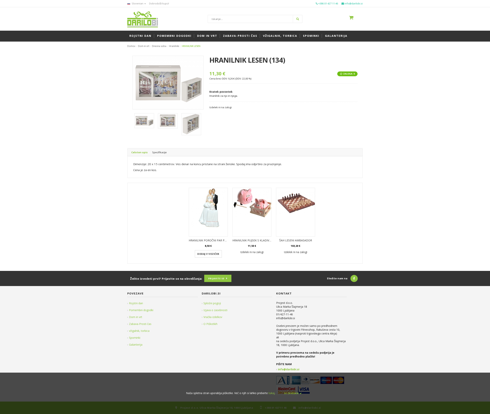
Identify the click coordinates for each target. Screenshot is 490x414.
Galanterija (135, 344)
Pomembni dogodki (141, 310)
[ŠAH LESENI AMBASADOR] (295, 212)
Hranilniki (174, 46)
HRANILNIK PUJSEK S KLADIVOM (253, 240)
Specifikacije (159, 152)
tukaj (272, 393)
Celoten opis (139, 152)
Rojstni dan (136, 303)
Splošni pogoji (212, 303)
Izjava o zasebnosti (215, 310)
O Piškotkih (210, 324)
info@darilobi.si (288, 369)
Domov (131, 46)
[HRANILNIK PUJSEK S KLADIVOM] (252, 212)
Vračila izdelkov (212, 317)
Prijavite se (216, 278)
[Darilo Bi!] (142, 19)
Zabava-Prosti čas (140, 324)
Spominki (134, 337)
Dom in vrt (143, 46)
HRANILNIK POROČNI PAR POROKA (211, 240)
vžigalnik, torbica (139, 331)
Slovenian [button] (137, 3)
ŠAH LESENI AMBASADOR (295, 240)
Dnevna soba (159, 46)
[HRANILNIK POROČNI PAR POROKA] (208, 212)
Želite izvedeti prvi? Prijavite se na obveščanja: (166, 278)
